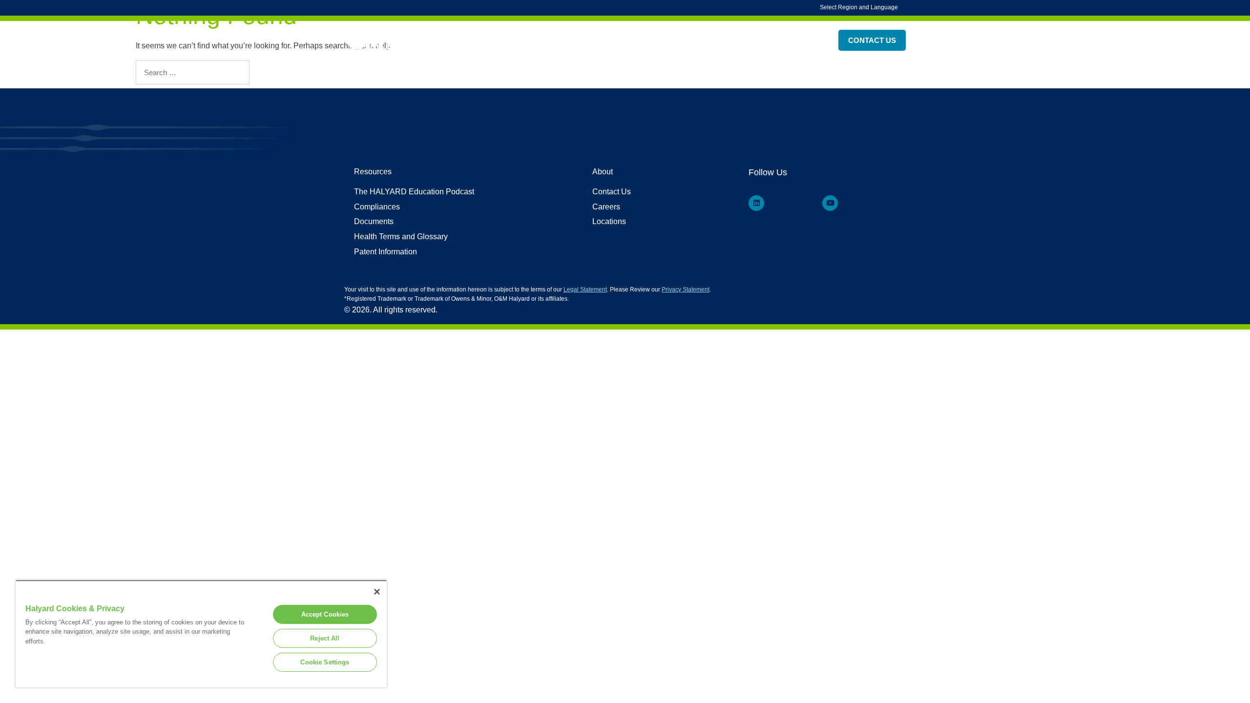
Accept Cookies (325, 614)
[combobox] (193, 72)
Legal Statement (585, 289)
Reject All (324, 638)
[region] (201, 633)
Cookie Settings (324, 662)
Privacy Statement (685, 289)
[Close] (377, 592)
